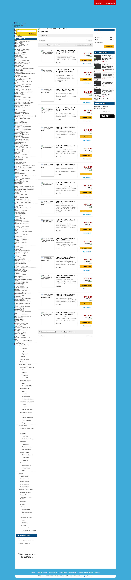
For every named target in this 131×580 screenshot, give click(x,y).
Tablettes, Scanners (19, 215)
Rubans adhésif (18, 343)
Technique (16, 187)
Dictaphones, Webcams (20, 189)
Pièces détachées (18, 322)
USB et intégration (18, 108)
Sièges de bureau (18, 320)
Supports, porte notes (19, 282)
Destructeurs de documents (21, 287)
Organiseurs (17, 245)
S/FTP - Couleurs (18, 42)
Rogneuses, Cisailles (19, 302)
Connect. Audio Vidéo (19, 148)
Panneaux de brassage (20, 60)
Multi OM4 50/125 (18, 72)
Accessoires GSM (18, 263)
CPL (15, 59)
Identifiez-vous (110, 3)
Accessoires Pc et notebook (21, 252)
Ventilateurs (17, 102)
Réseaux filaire (18, 56)
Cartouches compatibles (20, 337)
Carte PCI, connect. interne (21, 128)
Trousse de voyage (19, 237)
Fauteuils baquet (18, 317)
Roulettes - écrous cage (20, 105)
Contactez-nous (63, 572)
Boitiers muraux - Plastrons (21, 63)
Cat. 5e (16, 26)
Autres (16, 313)
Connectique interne (19, 130)
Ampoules (16, 169)
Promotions (33, 572)
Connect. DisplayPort (19, 146)
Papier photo (17, 329)
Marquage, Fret (18, 53)
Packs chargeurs (18, 276)
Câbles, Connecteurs (19, 80)
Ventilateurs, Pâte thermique (21, 132)
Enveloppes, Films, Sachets (21, 344)
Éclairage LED (17, 167)
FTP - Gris (17, 29)
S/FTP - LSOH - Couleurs (20, 45)
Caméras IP (17, 219)
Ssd (15, 203)
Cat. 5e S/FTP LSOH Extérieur (22, 49)
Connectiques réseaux (20, 23)
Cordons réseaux (18, 25)
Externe (16, 206)
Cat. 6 (15, 32)
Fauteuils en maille (18, 316)
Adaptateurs (17, 113)
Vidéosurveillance (18, 217)
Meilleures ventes (53, 572)
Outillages (16, 172)
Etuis (15, 243)
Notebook (16, 210)
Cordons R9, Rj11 (18, 78)
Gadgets (16, 285)
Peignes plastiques (19, 299)
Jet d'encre (17, 340)
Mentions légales (72, 572)
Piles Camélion (18, 160)
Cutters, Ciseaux (18, 303)
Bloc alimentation (18, 135)
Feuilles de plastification (20, 293)
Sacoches (16, 242)
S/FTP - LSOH (18, 43)
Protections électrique (19, 150)
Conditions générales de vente (85, 572)
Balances (16, 289)
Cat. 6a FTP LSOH (19, 50)
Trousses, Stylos (18, 326)
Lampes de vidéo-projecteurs (26, 540)
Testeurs (16, 176)
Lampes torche (18, 170)
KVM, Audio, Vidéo (18, 136)
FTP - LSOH (17, 38)
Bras (15, 253)
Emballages (17, 342)
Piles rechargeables (19, 163)
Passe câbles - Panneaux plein (22, 103)
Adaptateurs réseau (19, 62)
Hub (15, 119)
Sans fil (16, 233)
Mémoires (16, 193)
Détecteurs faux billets (19, 309)
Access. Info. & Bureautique (21, 250)
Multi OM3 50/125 (18, 70)
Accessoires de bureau (20, 279)
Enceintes (16, 223)
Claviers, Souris (18, 227)
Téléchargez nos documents (26, 555)
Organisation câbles (19, 173)
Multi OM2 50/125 (18, 69)
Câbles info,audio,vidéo (24, 543)
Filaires (16, 232)
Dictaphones (17, 190)
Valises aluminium (18, 247)
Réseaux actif (17, 55)
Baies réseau (17, 96)
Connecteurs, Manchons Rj (21, 86)
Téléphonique (17, 85)
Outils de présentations (20, 213)
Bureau (16, 186)
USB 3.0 (16, 197)
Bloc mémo (17, 330)
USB (15, 109)
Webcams (16, 192)
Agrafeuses (17, 304)
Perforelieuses (17, 296)
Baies (15, 95)
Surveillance (17, 216)
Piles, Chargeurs (18, 159)
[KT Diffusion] (27, 13)
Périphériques (17, 183)
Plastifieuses (17, 292)
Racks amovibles (18, 133)
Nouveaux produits (42, 572)
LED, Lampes (17, 166)
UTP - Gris (17, 28)
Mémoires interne (18, 207)
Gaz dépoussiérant (19, 334)
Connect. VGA (17, 142)
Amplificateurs (17, 115)
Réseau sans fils (18, 58)
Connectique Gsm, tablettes (21, 270)
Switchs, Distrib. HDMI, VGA (21, 139)
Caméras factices (18, 220)
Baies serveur (17, 98)
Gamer (16, 235)
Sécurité (16, 306)
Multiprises (17, 106)
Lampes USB (17, 257)
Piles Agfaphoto (18, 162)
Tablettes (16, 240)
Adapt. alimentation (19, 158)
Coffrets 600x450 (18, 92)
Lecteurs (16, 120)
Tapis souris (17, 256)
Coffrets (16, 89)
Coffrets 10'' (17, 90)
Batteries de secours (19, 277)
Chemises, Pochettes (19, 324)
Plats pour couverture (19, 297)
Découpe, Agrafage (19, 300)
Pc (15, 209)
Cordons (16, 110)
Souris (16, 230)
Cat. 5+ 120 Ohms (18, 48)
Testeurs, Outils (18, 175)
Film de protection (18, 267)
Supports (16, 255)
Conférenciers (17, 249)
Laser (15, 339)
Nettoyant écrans (18, 333)
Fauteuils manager (19, 319)
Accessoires (17, 99)
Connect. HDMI (18, 145)
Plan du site (97, 572)
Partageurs (17, 116)
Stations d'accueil (18, 125)
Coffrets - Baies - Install (20, 88)
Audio (15, 222)
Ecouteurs (16, 226)
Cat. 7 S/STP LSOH (19, 52)
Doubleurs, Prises (18, 76)
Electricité (16, 149)
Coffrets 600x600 (18, 93)
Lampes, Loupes (18, 182)
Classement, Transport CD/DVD (22, 327)
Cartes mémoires (18, 199)
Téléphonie (17, 75)
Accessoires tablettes (19, 212)
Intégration (17, 126)
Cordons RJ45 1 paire (19, 79)
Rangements (17, 180)
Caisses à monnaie (19, 310)
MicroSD (16, 202)
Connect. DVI (17, 143)
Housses (16, 266)
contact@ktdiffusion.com (86, 576)
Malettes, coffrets (18, 179)
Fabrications (17, 46)
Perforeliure (17, 295)
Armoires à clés (18, 312)
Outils (15, 177)
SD (15, 200)
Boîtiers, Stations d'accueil (20, 122)
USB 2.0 (16, 196)
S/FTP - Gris (17, 40)
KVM (15, 138)
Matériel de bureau (19, 286)
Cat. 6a (16, 39)
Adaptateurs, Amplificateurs (21, 112)
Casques (16, 225)
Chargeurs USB (18, 275)
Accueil (16, 22)
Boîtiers (16, 123)
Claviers (16, 229)
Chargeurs (17, 165)
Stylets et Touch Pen (19, 262)
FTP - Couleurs (18, 30)
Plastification (17, 290)
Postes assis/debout (19, 283)
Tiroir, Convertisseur (19, 73)
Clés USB (16, 195)
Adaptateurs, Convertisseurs (21, 140)
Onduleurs (17, 153)
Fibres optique (17, 65)
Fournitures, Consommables (21, 323)
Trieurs (16, 280)
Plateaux (16, 100)
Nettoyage (16, 332)
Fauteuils (16, 314)
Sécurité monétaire (19, 307)
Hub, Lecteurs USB (19, 118)
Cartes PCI (17, 129)
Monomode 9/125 (18, 66)
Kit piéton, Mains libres (19, 269)
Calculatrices (17, 185)
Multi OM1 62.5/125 (19, 68)
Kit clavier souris (18, 236)
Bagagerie (16, 239)
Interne (16, 205)
